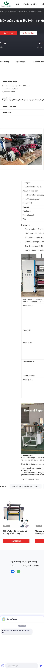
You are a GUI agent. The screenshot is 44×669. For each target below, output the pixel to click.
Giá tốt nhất (8, 33)
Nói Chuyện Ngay (28, 33)
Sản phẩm (8, 11)
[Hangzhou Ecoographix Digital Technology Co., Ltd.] (6, 4)
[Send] (41, 665)
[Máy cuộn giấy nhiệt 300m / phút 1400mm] (16, 514)
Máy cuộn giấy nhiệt (20, 11)
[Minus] (41, 619)
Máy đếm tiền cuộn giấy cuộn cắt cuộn (25, 486)
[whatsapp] (19, 571)
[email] (13, 571)
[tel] (24, 571)
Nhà (1, 11)
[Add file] (2, 665)
